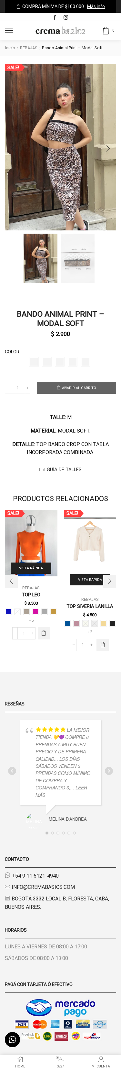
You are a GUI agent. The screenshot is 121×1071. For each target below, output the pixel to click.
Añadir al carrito (79, 388)
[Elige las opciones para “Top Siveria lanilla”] (102, 645)
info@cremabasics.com (43, 887)
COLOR (12, 352)
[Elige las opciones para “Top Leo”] (44, 633)
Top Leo (31, 595)
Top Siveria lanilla (89, 606)
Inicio (10, 47)
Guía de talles (64, 469)
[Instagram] (66, 17)
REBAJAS (28, 47)
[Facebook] (55, 17)
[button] (13, 149)
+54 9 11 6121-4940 (35, 876)
